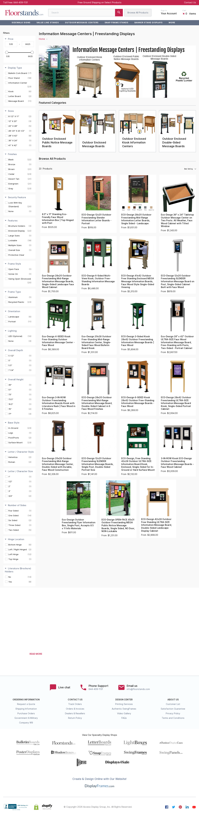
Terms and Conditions (173, 718)
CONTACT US (75, 699)
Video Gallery (124, 713)
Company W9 (26, 722)
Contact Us (190, 2)
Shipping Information (26, 709)
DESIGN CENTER (124, 699)
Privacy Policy (173, 713)
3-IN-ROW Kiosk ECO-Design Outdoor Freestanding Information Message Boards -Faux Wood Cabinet (177, 462)
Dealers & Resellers (75, 713)
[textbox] (11, 44)
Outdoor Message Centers (81, 22)
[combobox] (85, 12)
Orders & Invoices (75, 709)
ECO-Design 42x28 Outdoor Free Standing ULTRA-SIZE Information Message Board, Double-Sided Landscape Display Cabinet (156, 525)
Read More (36, 654)
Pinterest (180, 807)
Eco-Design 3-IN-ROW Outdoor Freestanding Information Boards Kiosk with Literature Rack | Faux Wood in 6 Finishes (58, 403)
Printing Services (124, 704)
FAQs (124, 718)
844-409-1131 (21, 2)
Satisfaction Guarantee (173, 709)
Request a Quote (26, 704)
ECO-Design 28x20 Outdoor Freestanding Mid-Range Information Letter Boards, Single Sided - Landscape (136, 219)
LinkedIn (187, 807)
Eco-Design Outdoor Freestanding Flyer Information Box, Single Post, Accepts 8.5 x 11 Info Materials (78, 524)
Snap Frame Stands (116, 22)
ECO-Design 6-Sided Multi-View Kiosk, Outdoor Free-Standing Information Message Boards (98, 280)
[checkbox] (19, 73)
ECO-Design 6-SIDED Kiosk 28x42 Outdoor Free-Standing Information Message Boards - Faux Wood (137, 401)
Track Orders (75, 704)
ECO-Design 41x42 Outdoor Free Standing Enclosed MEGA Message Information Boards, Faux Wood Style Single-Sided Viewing (137, 281)
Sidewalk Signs (21, 22)
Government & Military (26, 718)
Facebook (167, 807)
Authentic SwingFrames (124, 709)
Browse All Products (137, 12)
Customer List (173, 704)
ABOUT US (173, 699)
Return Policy (75, 718)
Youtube (194, 807)
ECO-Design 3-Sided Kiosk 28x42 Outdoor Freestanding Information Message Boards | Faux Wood (137, 340)
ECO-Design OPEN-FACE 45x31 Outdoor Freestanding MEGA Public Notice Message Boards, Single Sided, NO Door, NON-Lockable (118, 525)
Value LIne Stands (48, 22)
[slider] (6, 52)
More (172, 22)
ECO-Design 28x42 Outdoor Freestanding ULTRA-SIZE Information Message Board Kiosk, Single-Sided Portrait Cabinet (176, 403)
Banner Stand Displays (148, 22)
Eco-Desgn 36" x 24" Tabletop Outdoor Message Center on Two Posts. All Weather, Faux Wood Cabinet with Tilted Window (177, 220)
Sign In (164, 10)
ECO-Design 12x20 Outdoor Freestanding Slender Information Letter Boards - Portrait (96, 219)
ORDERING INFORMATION (26, 699)
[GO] (119, 12)
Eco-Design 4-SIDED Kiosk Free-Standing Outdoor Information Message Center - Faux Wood (58, 340)
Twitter (173, 807)
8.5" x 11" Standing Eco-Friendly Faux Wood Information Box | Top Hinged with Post (58, 218)
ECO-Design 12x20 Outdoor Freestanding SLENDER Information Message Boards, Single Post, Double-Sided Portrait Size (97, 464)
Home (42, 39)
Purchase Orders (26, 713)
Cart (184, 10)
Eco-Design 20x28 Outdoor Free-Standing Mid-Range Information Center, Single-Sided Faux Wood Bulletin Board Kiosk (96, 342)
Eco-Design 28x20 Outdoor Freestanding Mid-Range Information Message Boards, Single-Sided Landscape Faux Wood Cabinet (58, 281)
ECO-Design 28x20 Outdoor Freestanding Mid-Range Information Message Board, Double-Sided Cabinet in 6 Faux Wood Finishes (97, 403)
